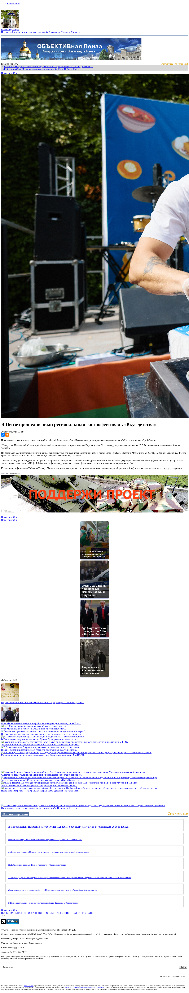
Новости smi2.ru (9, 73)
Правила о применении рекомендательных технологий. (85, 987)
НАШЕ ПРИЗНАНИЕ (83, 913)
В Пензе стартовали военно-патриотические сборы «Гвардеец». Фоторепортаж (43, 903)
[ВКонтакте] (3, 435)
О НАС (50, 913)
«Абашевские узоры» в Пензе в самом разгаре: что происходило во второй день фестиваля (48, 852)
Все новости (13, 3)
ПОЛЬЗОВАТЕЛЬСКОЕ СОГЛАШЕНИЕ (22, 913)
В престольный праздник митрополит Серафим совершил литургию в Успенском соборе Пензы (68, 826)
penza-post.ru (29, 986)
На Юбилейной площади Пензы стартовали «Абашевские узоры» (37, 865)
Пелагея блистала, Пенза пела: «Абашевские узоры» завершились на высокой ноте (45, 839)
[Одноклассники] (7, 435)
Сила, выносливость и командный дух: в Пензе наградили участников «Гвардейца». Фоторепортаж (52, 890)
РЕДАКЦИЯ (63, 913)
